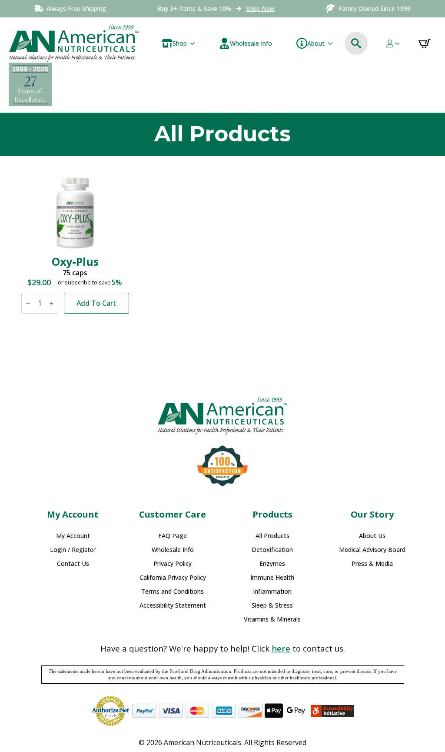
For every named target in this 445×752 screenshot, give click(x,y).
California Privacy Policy (172, 578)
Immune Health (272, 578)
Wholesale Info (173, 550)
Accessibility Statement (172, 605)
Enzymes (272, 564)
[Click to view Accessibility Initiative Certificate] (332, 711)
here (281, 648)
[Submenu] (194, 43)
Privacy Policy (172, 564)
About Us (372, 536)
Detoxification (272, 550)
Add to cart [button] (96, 303)
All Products (272, 536)
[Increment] (51, 303)
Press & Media (372, 564)
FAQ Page (172, 536)
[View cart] (424, 43)
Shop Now (260, 8)
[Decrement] (28, 303)
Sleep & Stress (272, 605)
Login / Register (73, 550)
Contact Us (73, 564)
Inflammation (272, 591)
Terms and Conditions (172, 591)
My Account (73, 536)
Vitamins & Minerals (272, 619)
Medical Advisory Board (372, 550)
